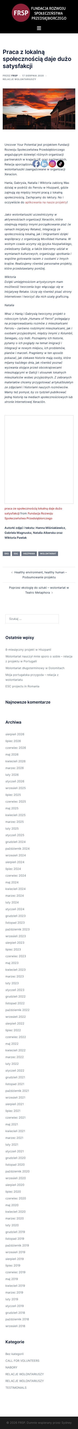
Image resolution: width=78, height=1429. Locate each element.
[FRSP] (39, 12)
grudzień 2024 (15, 842)
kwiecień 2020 (15, 1211)
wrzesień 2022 (15, 1016)
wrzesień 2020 (15, 1178)
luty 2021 (11, 1144)
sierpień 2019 (14, 1259)
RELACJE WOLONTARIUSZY (19, 79)
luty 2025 (12, 828)
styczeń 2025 (14, 835)
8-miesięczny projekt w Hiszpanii (28, 649)
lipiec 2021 (12, 1111)
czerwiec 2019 (15, 1272)
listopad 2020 (15, 1164)
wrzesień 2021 (15, 1097)
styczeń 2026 (14, 781)
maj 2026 (12, 754)
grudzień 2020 (15, 1158)
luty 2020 (12, 1225)
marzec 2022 (14, 1057)
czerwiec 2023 (15, 956)
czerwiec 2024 (15, 875)
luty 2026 (12, 775)
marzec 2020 (14, 1218)
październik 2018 (17, 1319)
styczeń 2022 (14, 1070)
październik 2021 (17, 1091)
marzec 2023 (14, 976)
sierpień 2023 (14, 942)
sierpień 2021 (14, 1104)
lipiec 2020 (13, 1191)
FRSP (14, 75)
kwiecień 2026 (15, 761)
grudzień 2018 (15, 1312)
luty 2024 (12, 902)
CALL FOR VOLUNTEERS (22, 1360)
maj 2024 (12, 882)
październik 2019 (17, 1245)
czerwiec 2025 (15, 801)
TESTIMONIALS (15, 1387)
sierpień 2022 (14, 1023)
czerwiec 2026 (15, 748)
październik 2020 (17, 1171)
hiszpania (29, 553)
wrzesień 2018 (15, 1326)
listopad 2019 (14, 1238)
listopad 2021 (14, 1084)
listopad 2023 (15, 922)
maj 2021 (11, 1124)
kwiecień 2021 (15, 1131)
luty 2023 (12, 983)
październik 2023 (17, 929)
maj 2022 (12, 1043)
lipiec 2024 (13, 869)
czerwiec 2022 (15, 1037)
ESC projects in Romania (22, 686)
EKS (7, 553)
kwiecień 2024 (15, 889)
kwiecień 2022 (15, 1050)
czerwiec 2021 (15, 1117)
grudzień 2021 (15, 1077)
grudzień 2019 (15, 1232)
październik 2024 (17, 848)
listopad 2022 (15, 1003)
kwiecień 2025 (15, 815)
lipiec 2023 (13, 949)
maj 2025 (12, 808)
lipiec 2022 (13, 1030)
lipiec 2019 (12, 1265)
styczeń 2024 (14, 909)
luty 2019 (11, 1299)
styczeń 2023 (14, 990)
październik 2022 (17, 1010)
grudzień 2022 (15, 996)
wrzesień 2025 (15, 788)
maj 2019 (11, 1279)
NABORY (11, 1367)
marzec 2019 (14, 1292)
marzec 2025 (14, 822)
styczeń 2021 (14, 1151)
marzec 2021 (14, 1138)
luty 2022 (12, 1064)
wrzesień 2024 (15, 855)
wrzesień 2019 (15, 1252)
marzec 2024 (14, 895)
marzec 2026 (14, 768)
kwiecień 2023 (15, 969)
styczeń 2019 (14, 1306)
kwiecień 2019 (15, 1285)
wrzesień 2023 (15, 936)
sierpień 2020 (14, 1185)
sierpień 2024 (14, 862)
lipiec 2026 (13, 741)
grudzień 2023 (15, 916)
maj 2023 (12, 963)
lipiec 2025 (13, 795)
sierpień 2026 (14, 734)
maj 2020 (12, 1205)
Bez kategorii (14, 1354)
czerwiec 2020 (15, 1198)
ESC (16, 553)
